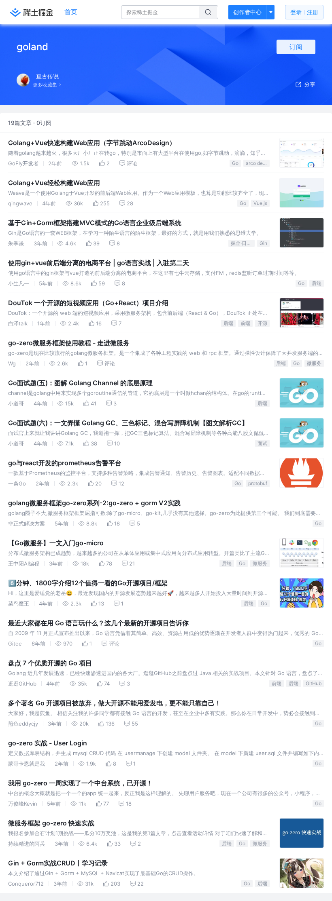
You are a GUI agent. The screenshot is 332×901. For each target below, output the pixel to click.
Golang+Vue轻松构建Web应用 (54, 183)
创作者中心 (247, 11)
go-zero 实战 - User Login (47, 743)
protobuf (257, 483)
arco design (258, 163)
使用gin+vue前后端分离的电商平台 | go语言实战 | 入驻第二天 (98, 263)
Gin (263, 243)
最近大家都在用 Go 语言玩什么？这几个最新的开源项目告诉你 (98, 623)
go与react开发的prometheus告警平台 (64, 463)
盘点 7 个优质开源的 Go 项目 (50, 663)
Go (235, 163)
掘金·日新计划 (243, 243)
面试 (262, 443)
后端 (316, 283)
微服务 (314, 363)
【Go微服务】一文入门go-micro (56, 543)
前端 (245, 323)
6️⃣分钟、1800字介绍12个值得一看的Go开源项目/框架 (88, 583)
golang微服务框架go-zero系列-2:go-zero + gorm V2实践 (94, 503)
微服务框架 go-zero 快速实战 (51, 823)
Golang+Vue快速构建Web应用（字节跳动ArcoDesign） (92, 143)
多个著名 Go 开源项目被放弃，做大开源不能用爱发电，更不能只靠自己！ (114, 703)
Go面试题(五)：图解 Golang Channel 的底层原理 (80, 383)
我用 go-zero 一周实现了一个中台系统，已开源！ (80, 783)
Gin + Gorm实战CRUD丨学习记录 (58, 863)
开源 (262, 323)
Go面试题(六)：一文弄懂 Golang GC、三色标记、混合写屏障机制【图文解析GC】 (128, 423)
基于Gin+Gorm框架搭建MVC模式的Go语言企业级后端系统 (94, 223)
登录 (304, 11)
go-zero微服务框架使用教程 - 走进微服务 (69, 343)
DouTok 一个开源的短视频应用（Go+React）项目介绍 (88, 303)
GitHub (313, 683)
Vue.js (260, 203)
